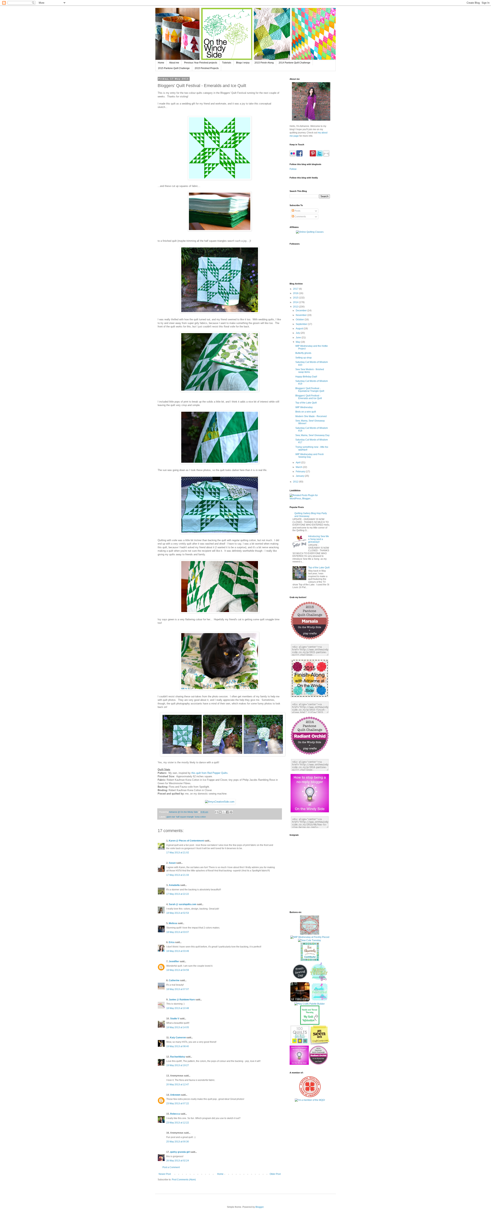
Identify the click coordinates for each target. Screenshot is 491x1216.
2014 (296, 302)
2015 (296, 297)
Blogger (259, 1207)
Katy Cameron (178, 1037)
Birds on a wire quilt (305, 411)
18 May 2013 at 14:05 (177, 1027)
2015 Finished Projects (207, 68)
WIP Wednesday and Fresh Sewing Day (309, 455)
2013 (296, 306)
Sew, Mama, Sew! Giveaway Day (312, 435)
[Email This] (216, 812)
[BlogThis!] (220, 812)
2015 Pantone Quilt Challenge (174, 68)
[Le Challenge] (300, 1000)
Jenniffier (174, 961)
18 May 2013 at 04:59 (177, 970)
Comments (300, 216)
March (299, 467)
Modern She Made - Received (311, 416)
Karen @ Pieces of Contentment (186, 840)
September (302, 324)
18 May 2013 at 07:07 (177, 989)
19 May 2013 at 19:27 (177, 1065)
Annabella (174, 885)
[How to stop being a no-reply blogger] (299, 1064)
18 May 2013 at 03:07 (177, 932)
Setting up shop (303, 357)
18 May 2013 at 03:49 (177, 951)
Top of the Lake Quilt (306, 402)
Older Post (275, 1174)
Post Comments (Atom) (184, 1179)
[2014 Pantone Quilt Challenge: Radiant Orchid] (318, 1064)
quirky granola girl (180, 1152)
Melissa (173, 923)
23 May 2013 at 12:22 (177, 1122)
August (300, 328)
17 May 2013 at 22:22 (177, 894)
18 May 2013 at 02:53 (177, 913)
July (298, 333)
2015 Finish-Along (264, 62)
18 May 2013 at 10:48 (177, 1008)
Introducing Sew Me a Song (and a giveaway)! (318, 539)
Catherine (174, 980)
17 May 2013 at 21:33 (177, 875)
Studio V (174, 1018)
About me (174, 62)
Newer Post (165, 1174)
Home (161, 62)
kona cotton (200, 817)
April (298, 462)
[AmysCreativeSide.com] (219, 801)
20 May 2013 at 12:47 (177, 1084)
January (300, 476)
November (301, 315)
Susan (172, 863)
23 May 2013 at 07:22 (177, 1103)
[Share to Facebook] (227, 812)
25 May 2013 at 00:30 (177, 1141)
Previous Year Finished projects (200, 62)
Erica (172, 942)
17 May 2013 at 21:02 (177, 852)
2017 (296, 289)
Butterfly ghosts (303, 353)
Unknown (175, 1095)
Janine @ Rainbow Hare (182, 999)
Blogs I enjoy (243, 62)
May (298, 342)
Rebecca (175, 1113)
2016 (296, 293)
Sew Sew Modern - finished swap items (309, 370)
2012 (296, 481)
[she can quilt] (309, 934)
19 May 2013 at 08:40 (177, 1046)
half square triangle (185, 817)
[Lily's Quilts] (300, 980)
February (301, 471)
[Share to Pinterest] (231, 812)
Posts (297, 211)
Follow (293, 169)
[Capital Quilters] (310, 1096)
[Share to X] (224, 812)
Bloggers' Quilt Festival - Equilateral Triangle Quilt (309, 389)
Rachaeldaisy (177, 1056)
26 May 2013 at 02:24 (177, 1160)
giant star (170, 817)
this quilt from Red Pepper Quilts (209, 773)
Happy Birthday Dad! (306, 376)
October (300, 319)
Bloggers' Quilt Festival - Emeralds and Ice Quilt (308, 397)
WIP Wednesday (304, 407)
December (301, 310)
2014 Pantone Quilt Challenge (294, 62)
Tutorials (226, 62)
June (299, 337)
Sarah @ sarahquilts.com (182, 904)
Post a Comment (171, 1167)
